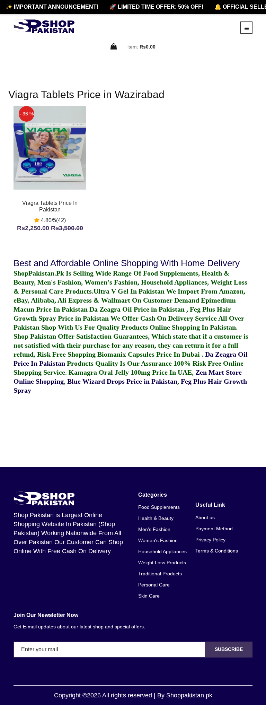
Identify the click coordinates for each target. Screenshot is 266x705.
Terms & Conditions (216, 551)
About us (205, 517)
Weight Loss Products (162, 562)
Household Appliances (162, 551)
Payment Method (214, 528)
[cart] (113, 47)
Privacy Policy (210, 539)
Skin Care (149, 596)
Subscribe (229, 649)
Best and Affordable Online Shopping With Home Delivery (127, 263)
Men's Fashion (154, 529)
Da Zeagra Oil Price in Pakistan (137, 309)
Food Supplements (159, 507)
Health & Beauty (156, 518)
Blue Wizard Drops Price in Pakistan (122, 381)
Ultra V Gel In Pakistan (129, 291)
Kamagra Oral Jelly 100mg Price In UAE (130, 372)
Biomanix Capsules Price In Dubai (149, 354)
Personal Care (154, 585)
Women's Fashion (158, 540)
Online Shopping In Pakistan (192, 327)
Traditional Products (160, 573)
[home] (44, 26)
